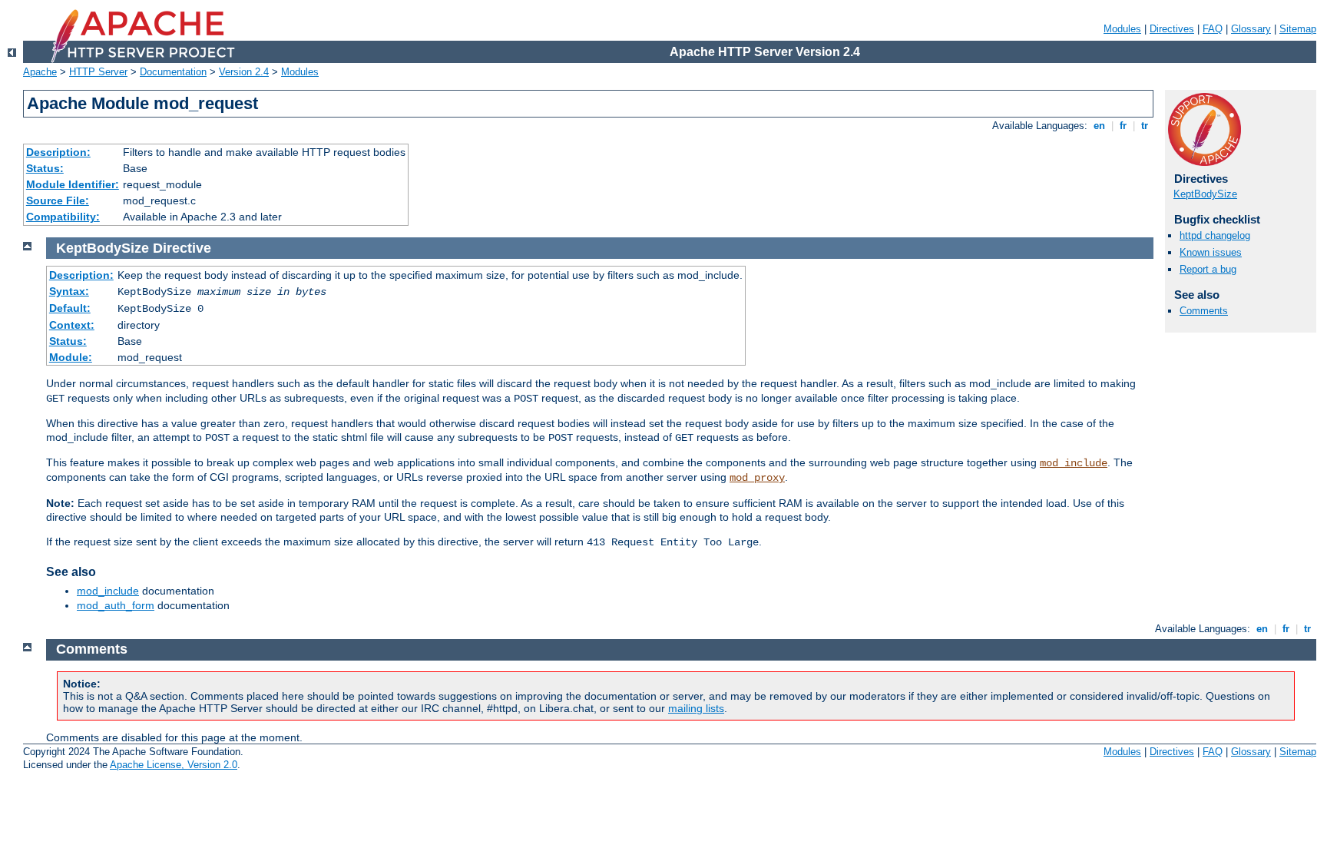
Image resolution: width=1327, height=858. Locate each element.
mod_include (1073, 463)
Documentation (173, 72)
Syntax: (69, 291)
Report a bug (1208, 269)
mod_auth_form (115, 605)
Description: (58, 152)
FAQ (1213, 29)
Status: (45, 168)
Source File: (57, 200)
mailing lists (696, 708)
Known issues (1211, 252)
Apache (40, 72)
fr (1123, 125)
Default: (70, 308)
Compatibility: (63, 216)
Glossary (1251, 29)
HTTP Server (98, 72)
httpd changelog (1215, 235)
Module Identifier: (72, 184)
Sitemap (1297, 29)
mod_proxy (757, 478)
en (1099, 125)
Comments (1204, 310)
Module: (70, 357)
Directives (1172, 29)
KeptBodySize (1205, 194)
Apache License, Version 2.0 (173, 764)
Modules (1122, 29)
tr (1144, 125)
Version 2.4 (244, 72)
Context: (71, 325)
